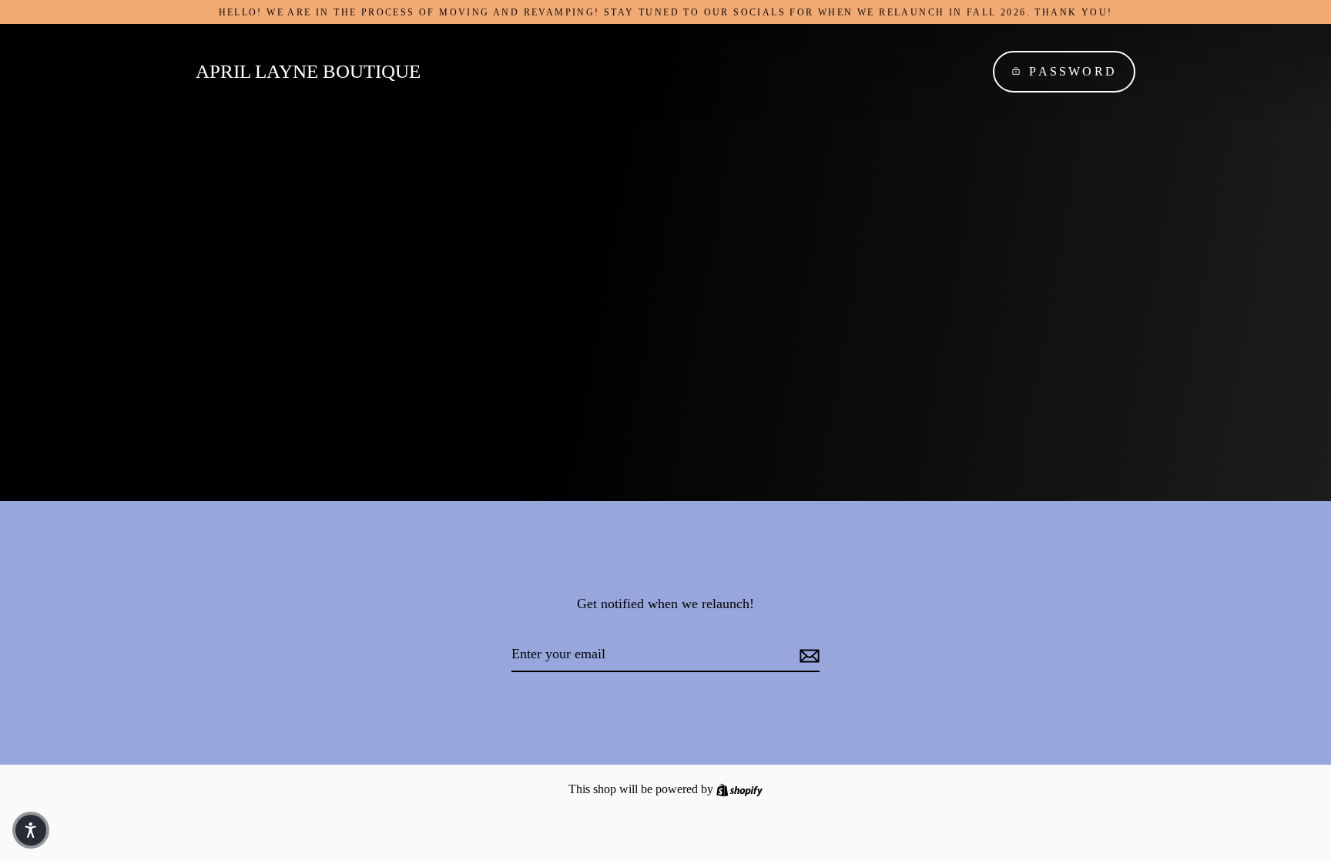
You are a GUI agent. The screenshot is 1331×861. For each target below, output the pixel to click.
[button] (30, 830)
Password (1073, 71)
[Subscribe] (807, 654)
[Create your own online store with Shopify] (739, 788)
